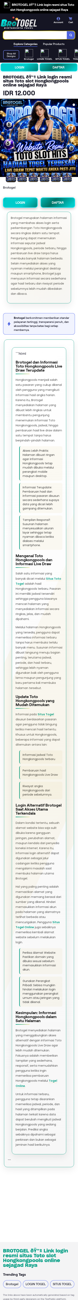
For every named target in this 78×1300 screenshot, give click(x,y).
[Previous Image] (3, 138)
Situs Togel (46, 714)
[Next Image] (75, 138)
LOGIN (19, 67)
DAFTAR (58, 67)
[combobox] (35, 35)
